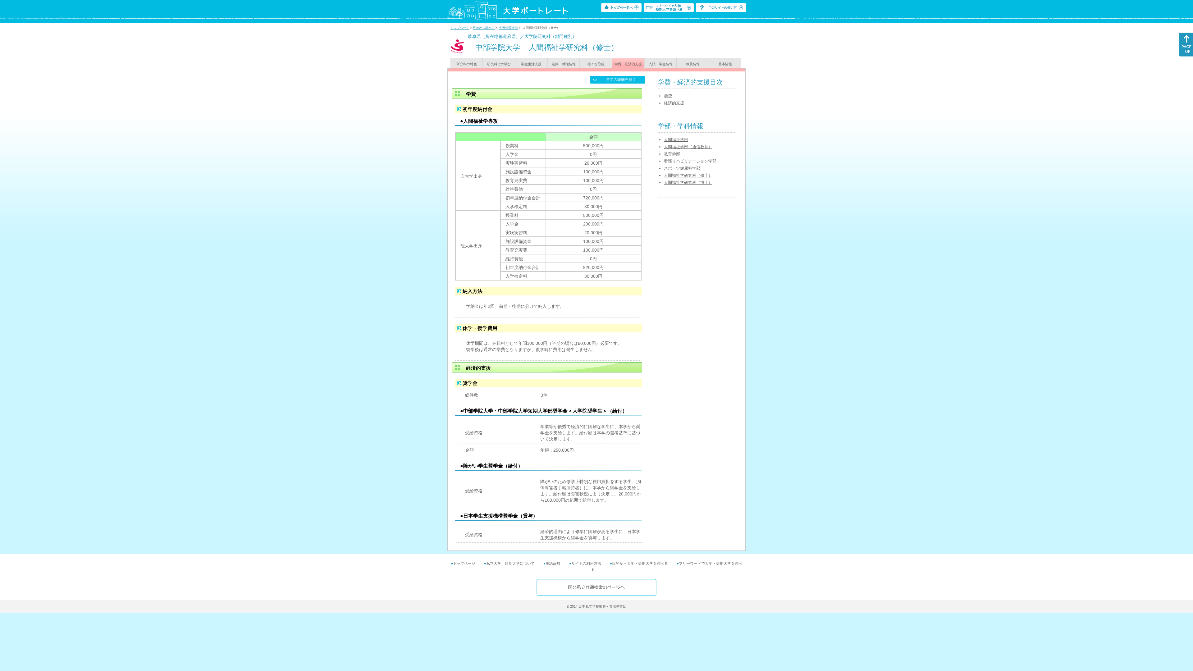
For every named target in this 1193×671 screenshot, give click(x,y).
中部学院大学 (508, 28)
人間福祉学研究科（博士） (688, 182)
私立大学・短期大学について (510, 563)
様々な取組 (596, 64)
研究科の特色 (466, 64)
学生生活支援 (531, 64)
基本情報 (725, 64)
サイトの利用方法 (586, 563)
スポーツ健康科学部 (682, 168)
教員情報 (693, 64)
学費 (668, 96)
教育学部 (672, 154)
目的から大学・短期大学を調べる (640, 563)
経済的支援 (674, 103)
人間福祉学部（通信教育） (688, 146)
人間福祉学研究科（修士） (688, 175)
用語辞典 (553, 563)
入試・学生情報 (661, 64)
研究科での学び (499, 64)
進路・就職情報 (564, 64)
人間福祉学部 (676, 139)
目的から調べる (484, 28)
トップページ (459, 28)
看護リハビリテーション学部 (690, 161)
